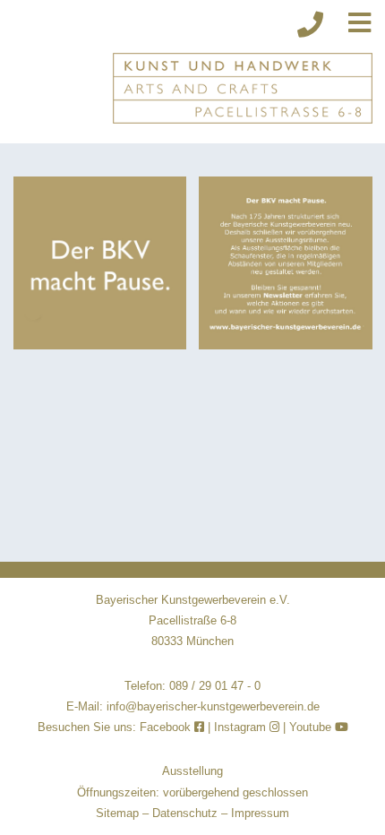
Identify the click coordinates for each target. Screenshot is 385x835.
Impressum (260, 813)
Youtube (312, 727)
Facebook (167, 727)
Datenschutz (185, 813)
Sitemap (117, 813)
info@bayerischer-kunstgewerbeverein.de (213, 706)
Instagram (242, 727)
